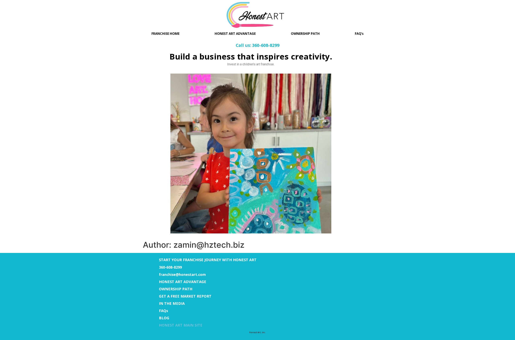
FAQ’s (359, 33)
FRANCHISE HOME (165, 33)
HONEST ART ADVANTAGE (235, 33)
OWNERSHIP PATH (305, 33)
